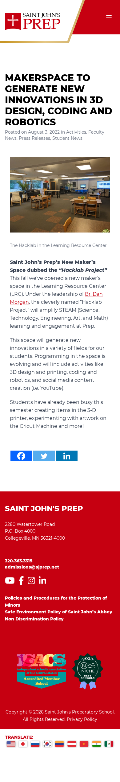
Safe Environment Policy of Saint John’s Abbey (58, 612)
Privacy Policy (82, 719)
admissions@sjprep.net (32, 567)
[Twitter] (44, 456)
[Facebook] (21, 456)
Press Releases (34, 138)
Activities (76, 132)
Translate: (19, 737)
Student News (67, 138)
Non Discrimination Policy (34, 619)
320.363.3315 (19, 561)
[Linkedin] (67, 456)
